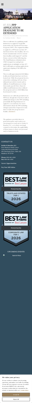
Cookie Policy (24, 390)
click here (11, 111)
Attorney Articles (22, 36)
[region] (16, 389)
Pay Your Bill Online (8, 167)
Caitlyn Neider (10, 38)
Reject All (16, 399)
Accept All (16, 394)
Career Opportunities (8, 163)
